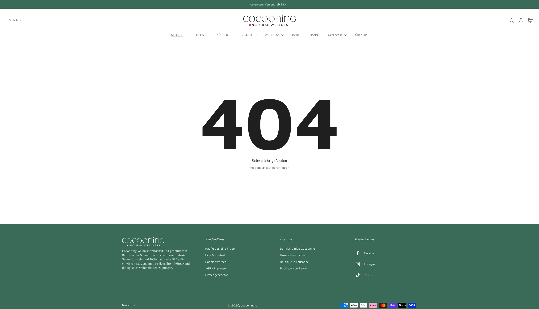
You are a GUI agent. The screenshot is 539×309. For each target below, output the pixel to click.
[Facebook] (359, 253)
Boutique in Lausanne (294, 261)
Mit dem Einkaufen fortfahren (269, 167)
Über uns (361, 34)
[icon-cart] (530, 20)
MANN (314, 34)
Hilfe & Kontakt (215, 255)
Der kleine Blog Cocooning (297, 248)
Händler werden (216, 261)
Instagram (370, 264)
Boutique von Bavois (294, 268)
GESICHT (246, 34)
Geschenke (335, 34)
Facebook (370, 253)
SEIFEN (199, 34)
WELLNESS (272, 34)
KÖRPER (222, 34)
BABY (295, 34)
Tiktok (368, 275)
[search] (511, 20)
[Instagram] (359, 264)
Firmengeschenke (217, 275)
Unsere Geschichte (292, 255)
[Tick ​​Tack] (359, 275)
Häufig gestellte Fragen (220, 248)
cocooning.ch (250, 305)
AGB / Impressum (216, 268)
